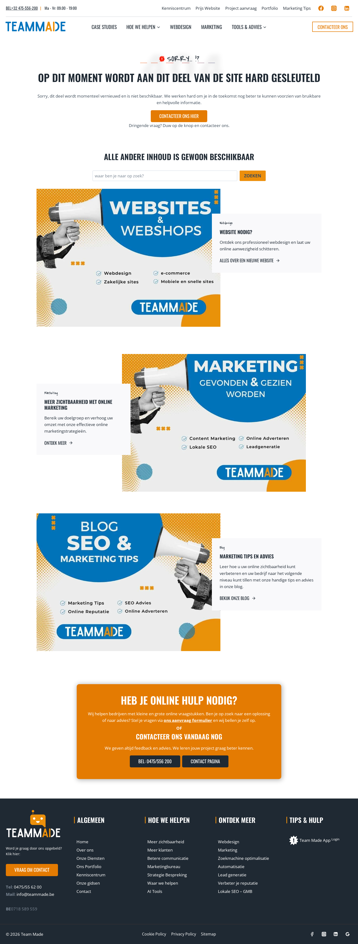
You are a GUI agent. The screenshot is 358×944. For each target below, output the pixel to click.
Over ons (85, 850)
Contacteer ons (333, 26)
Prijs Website (208, 8)
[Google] (347, 934)
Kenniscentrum (176, 8)
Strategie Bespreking (167, 875)
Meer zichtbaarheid (165, 841)
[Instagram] (334, 8)
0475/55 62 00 (27, 887)
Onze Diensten (90, 858)
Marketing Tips (297, 8)
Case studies (104, 26)
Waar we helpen (162, 883)
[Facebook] (321, 8)
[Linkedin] (346, 8)
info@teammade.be (35, 894)
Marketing (211, 26)
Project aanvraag (241, 8)
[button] (32, 870)
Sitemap (208, 934)
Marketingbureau (163, 866)
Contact (83, 891)
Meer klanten (160, 850)
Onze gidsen (88, 883)
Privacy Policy (183, 934)
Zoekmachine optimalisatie (243, 858)
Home (82, 841)
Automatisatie (231, 866)
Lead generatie (232, 875)
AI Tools (154, 891)
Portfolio (270, 8)
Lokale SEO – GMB (235, 891)
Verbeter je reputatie (238, 883)
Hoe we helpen (169, 820)
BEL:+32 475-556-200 (22, 8)
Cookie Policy (154, 934)
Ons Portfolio (88, 866)
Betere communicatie (167, 858)
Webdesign (180, 26)
